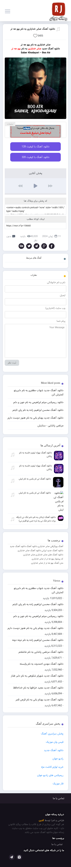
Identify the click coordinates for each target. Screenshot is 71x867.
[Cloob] (21, 246)
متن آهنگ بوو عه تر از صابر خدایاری (47, 563)
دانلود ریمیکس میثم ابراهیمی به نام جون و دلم (38, 616)
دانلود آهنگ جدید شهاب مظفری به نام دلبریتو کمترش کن (38, 590)
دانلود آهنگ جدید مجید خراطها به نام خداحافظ (38, 688)
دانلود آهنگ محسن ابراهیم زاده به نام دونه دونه (37, 640)
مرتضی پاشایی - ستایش (50, 425)
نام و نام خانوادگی (56, 282)
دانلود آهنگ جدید (18, 546)
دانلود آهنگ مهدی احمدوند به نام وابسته (41, 664)
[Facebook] (52, 246)
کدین (41, 820)
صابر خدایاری (29, 554)
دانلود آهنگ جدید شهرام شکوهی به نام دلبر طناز (37, 676)
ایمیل (62, 295)
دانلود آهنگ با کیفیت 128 (35, 146)
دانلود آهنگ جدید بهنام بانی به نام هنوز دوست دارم (35, 628)
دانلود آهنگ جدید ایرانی (52, 550)
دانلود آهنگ (31, 546)
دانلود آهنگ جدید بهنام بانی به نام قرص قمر (39, 700)
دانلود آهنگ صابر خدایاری (29, 550)
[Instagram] (19, 857)
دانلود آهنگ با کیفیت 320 (35, 157)
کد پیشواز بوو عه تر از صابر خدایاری (47, 559)
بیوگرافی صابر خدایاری (48, 546)
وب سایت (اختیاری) (55, 308)
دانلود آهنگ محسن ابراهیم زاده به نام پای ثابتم (37, 604)
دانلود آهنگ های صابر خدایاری (49, 554)
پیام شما (61, 321)
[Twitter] (29, 246)
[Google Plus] (44, 246)
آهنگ (60, 546)
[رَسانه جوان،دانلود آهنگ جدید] (59, 10)
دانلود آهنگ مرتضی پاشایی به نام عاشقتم (41, 652)
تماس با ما (58, 798)
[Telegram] (36, 246)
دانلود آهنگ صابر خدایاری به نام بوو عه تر (32, 29)
